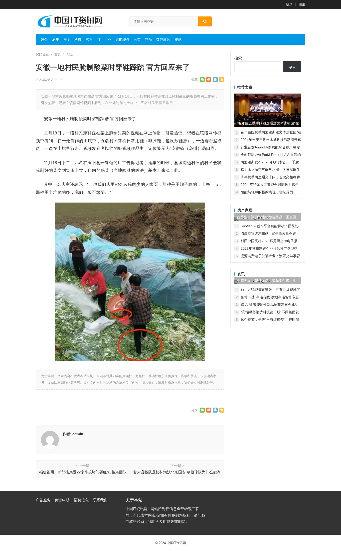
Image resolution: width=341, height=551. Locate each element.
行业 (107, 39)
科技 (77, 39)
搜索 (238, 58)
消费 (55, 39)
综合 (44, 39)
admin (77, 434)
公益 (137, 39)
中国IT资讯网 (176, 543)
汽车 (89, 39)
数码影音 (163, 39)
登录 (289, 4)
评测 (66, 39)
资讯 (177, 39)
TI (98, 39)
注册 (302, 4)
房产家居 (244, 210)
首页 (57, 54)
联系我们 (100, 500)
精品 (148, 39)
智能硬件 (123, 39)
